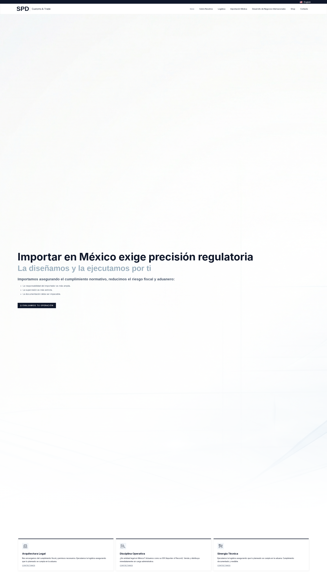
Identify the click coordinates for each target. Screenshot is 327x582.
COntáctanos (28, 565)
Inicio (192, 9)
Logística (221, 9)
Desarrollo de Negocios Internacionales (269, 9)
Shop (293, 9)
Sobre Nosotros (206, 9)
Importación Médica (238, 9)
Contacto (304, 9)
